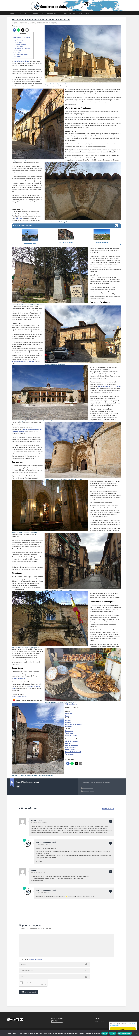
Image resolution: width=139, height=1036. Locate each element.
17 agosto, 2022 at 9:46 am (39, 822)
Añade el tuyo (108, 809)
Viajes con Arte (50, 13)
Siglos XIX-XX (18, 40)
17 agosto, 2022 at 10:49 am (44, 844)
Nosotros (85, 13)
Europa (23, 13)
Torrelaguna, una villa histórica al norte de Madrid (41, 19)
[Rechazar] (137, 1033)
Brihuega (19, 218)
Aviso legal (54, 1020)
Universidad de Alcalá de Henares (23, 361)
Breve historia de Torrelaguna (21, 37)
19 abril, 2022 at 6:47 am (38, 872)
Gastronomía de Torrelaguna (21, 54)
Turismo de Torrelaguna (19, 696)
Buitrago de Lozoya (18, 678)
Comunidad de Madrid (90, 782)
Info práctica (69, 13)
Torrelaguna (106, 782)
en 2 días (70, 747)
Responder (110, 821)
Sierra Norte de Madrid (21, 61)
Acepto (122, 1029)
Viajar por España (71, 704)
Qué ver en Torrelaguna (19, 44)
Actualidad (18, 42)
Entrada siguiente (88, 791)
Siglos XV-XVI (18, 39)
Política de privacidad (57, 1018)
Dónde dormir (17, 56)
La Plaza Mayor (19, 46)
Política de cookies (57, 1022)
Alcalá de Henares (30, 243)
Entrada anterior (88, 788)
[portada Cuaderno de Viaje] (69, 5)
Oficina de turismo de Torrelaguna (109, 386)
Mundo (35, 13)
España (11, 13)
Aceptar (104, 1033)
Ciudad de (71, 735)
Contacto (97, 1018)
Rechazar (113, 1033)
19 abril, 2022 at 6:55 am (43, 892)
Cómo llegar (17, 52)
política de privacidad (35, 959)
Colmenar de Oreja (102, 242)
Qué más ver (17, 50)
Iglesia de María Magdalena (22, 48)
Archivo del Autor (18, 786)
